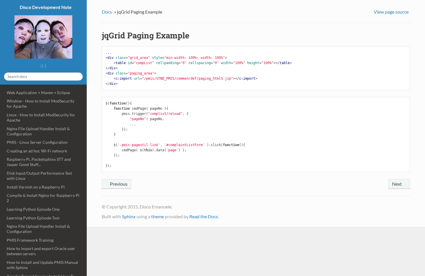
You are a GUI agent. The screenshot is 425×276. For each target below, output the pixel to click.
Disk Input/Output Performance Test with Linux (39, 176)
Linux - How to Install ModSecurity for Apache (41, 117)
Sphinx (129, 216)
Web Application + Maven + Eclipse (38, 92)
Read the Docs (203, 216)
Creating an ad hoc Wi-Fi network (37, 150)
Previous (118, 184)
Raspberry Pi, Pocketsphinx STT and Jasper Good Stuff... (39, 162)
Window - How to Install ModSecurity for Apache (40, 103)
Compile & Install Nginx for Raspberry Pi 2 (43, 198)
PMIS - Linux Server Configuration (37, 142)
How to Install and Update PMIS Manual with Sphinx (42, 265)
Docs (107, 11)
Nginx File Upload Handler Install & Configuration (38, 131)
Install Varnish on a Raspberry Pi (36, 186)
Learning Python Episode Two (33, 217)
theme (157, 216)
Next (397, 184)
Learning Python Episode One (33, 209)
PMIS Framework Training (30, 240)
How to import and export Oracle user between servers (41, 251)
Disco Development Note (45, 7)
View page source (391, 11)
